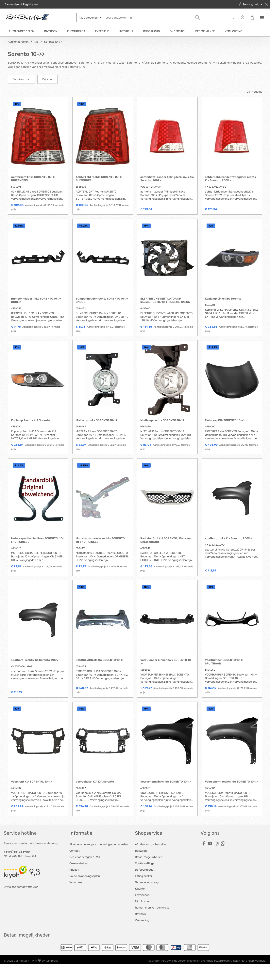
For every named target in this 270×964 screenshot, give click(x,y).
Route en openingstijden (84, 876)
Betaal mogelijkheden (148, 857)
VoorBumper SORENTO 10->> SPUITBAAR (224, 661)
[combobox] (148, 17)
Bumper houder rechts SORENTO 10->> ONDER (102, 300)
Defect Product (144, 869)
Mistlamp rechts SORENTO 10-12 (162, 420)
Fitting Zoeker (143, 876)
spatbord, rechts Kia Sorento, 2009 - (35, 660)
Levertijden (142, 895)
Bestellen (141, 850)
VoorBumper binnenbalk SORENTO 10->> (166, 661)
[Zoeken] (197, 17)
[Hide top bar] (266, 4)
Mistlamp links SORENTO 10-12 (96, 420)
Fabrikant (19, 79)
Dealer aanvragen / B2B (84, 857)
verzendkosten (187, 960)
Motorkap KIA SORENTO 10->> (225, 420)
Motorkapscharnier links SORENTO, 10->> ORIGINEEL (37, 540)
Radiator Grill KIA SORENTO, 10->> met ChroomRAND (166, 540)
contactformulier (27, 887)
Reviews (140, 914)
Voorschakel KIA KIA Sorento (95, 781)
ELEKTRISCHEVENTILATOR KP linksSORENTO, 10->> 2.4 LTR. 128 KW (165, 300)
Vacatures (75, 882)
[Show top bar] (261, 17)
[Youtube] (210, 845)
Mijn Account (143, 901)
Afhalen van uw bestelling (151, 844)
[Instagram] (216, 845)
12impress (51, 960)
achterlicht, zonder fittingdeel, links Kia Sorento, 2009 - (167, 178)
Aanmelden (12, 4)
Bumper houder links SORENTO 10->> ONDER (36, 300)
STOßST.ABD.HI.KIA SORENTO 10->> (100, 660)
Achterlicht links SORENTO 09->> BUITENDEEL (33, 178)
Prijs (45, 79)
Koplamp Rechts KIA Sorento (30, 420)
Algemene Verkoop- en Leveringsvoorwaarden (98, 844)
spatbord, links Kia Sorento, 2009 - (228, 538)
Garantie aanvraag (147, 882)
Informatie (80, 833)
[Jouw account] (242, 17)
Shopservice (148, 833)
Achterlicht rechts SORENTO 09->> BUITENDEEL (99, 178)
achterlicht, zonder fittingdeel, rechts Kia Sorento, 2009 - (230, 178)
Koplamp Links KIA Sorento (223, 298)
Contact (74, 850)
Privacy (74, 869)
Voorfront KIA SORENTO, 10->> (31, 781)
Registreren (30, 4)
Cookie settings (144, 863)
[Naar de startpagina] (27, 17)
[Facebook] (203, 845)
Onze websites (78, 863)
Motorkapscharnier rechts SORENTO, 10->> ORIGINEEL (101, 540)
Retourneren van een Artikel (152, 907)
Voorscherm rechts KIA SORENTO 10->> (231, 781)
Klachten (140, 888)
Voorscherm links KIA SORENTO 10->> (165, 781)
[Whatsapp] (223, 845)
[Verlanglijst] (232, 17)
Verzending (142, 920)
